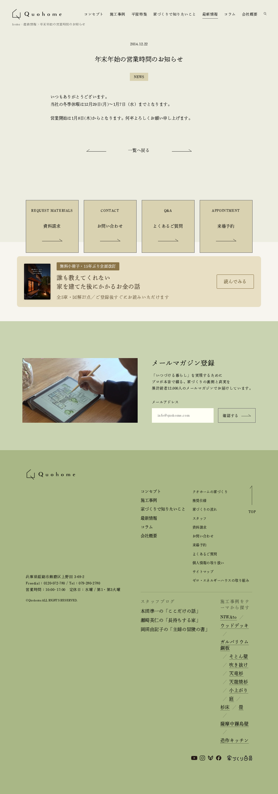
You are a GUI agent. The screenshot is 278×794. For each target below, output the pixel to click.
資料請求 (200, 527)
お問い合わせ (203, 536)
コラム (230, 14)
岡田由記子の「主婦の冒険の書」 (175, 629)
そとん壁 (238, 656)
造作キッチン (234, 740)
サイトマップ (203, 571)
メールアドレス (165, 402)
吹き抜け (238, 665)
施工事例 (117, 14)
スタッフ (200, 518)
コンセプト (94, 14)
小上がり (238, 690)
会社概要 (250, 14)
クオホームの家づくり (210, 491)
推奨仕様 (200, 500)
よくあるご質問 (205, 554)
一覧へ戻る (139, 150)
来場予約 (200, 545)
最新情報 (210, 14)
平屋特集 (139, 14)
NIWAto (228, 617)
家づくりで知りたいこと (174, 14)
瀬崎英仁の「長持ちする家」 (171, 620)
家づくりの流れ (205, 509)
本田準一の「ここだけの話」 (171, 611)
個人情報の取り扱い (208, 563)
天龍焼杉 (238, 682)
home (16, 24)
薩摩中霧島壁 (234, 724)
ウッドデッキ (234, 625)
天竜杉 (236, 673)
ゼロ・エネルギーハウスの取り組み (221, 580)
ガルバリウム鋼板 (234, 645)
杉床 (225, 707)
